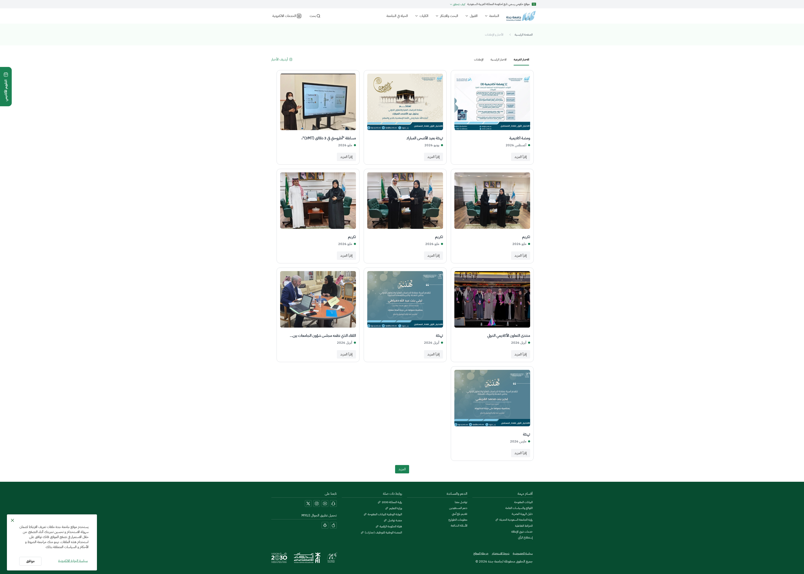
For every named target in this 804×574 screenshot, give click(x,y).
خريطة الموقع (480, 553)
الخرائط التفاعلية (524, 526)
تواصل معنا (461, 502)
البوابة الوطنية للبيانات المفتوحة (385, 514)
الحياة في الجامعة (397, 15)
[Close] (12, 520)
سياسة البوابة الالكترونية (73, 560)
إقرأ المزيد (520, 156)
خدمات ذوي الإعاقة (522, 532)
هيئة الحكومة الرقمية (391, 526)
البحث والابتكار (449, 15)
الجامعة (494, 15)
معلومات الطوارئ (457, 520)
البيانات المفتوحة (523, 502)
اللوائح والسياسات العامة (519, 508)
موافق (30, 561)
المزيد (402, 469)
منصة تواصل (395, 520)
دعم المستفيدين (458, 508)
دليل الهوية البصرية (522, 514)
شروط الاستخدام (500, 553)
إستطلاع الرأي (525, 538)
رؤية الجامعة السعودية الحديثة (516, 520)
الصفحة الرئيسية (524, 34)
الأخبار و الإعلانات (494, 34)
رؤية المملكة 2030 (392, 502)
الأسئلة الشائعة (459, 526)
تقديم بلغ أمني (459, 514)
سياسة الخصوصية (523, 553)
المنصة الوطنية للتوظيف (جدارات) (383, 532)
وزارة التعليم (395, 508)
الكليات (424, 15)
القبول (474, 15)
